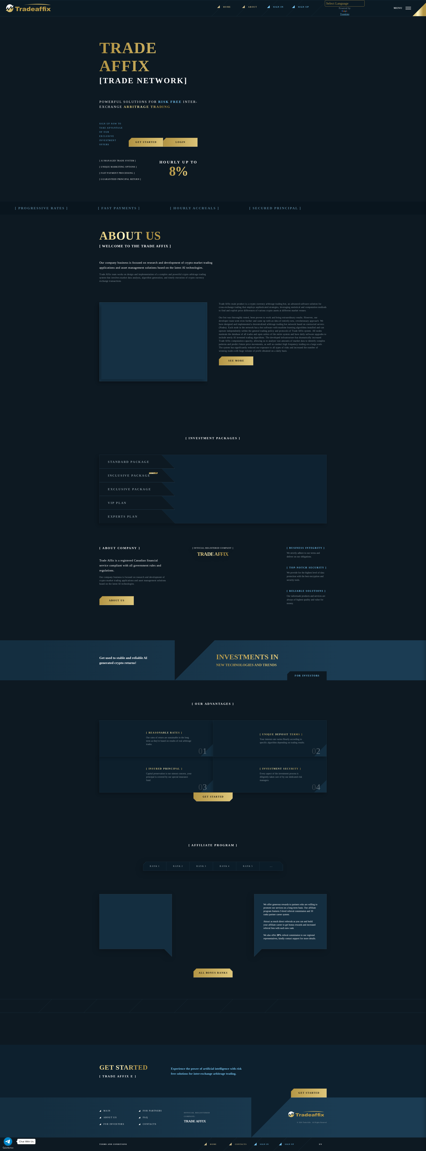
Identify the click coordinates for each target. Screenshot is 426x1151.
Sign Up (303, 7)
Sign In (278, 7)
